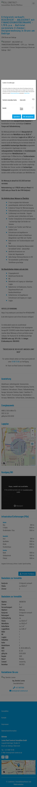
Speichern (16, 116)
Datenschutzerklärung (15, 93)
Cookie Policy (26, 93)
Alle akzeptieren (28, 116)
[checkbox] (33, 99)
